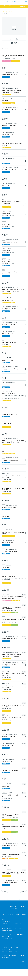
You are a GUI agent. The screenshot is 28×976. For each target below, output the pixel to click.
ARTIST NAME (14, 19)
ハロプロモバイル (5, 949)
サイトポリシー (21, 955)
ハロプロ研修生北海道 (7, 930)
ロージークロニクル (6, 928)
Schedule (10, 914)
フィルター (9, 39)
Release (23, 914)
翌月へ (22, 891)
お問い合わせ (4, 955)
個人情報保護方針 (12, 955)
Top (3, 914)
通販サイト (19, 934)
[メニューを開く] (25, 2)
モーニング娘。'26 (6, 921)
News (17, 914)
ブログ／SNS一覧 (5, 936)
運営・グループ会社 (5, 957)
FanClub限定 (21, 39)
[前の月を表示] (3, 43)
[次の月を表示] (25, 43)
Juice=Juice (4, 923)
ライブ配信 (16, 947)
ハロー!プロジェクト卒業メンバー (9, 938)
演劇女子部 (21, 961)
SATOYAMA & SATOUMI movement (8, 961)
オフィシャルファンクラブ (7, 934)
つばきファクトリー (19, 923)
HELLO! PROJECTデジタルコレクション (9, 951)
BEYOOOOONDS (5, 926)
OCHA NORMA (18, 926)
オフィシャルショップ (6, 947)
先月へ (5, 891)
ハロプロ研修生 (18, 928)
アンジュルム (17, 921)
